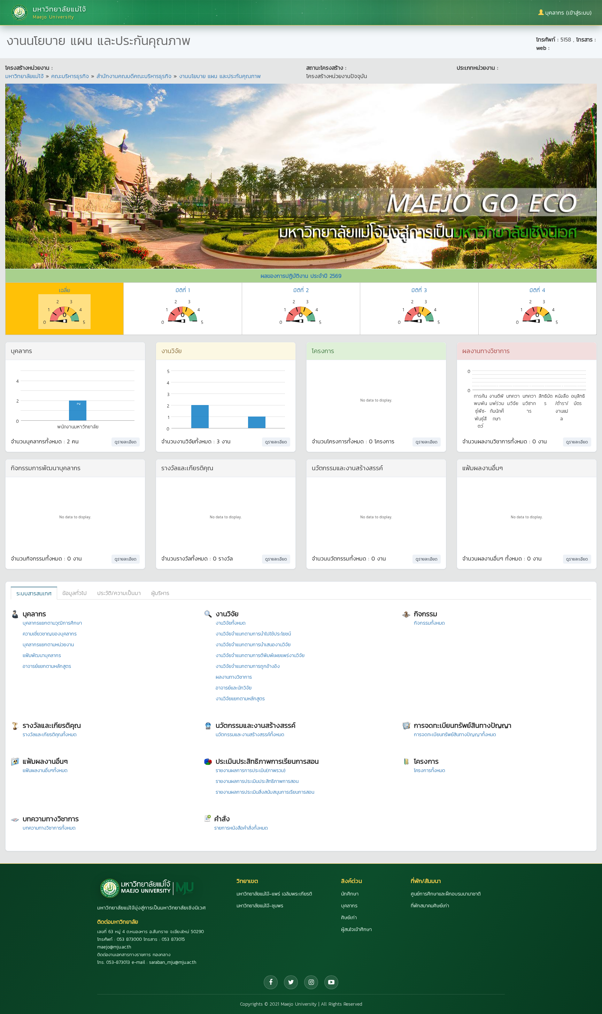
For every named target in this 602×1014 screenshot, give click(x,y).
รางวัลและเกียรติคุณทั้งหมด (50, 734)
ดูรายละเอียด (126, 442)
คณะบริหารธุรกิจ (70, 76)
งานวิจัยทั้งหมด (231, 623)
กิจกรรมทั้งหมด (429, 623)
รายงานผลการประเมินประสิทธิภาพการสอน (257, 781)
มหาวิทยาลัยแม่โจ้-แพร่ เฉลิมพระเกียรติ (274, 894)
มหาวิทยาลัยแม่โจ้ (24, 76)
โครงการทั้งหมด (429, 770)
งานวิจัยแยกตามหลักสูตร (240, 698)
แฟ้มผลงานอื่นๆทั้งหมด (45, 770)
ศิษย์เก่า (349, 917)
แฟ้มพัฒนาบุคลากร (42, 655)
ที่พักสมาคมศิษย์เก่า (430, 905)
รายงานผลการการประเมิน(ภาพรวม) (250, 770)
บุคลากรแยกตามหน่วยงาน (48, 644)
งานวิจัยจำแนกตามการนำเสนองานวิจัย (253, 644)
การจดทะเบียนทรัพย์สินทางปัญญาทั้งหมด (455, 734)
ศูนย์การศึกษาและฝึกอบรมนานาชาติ (446, 894)
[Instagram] (311, 982)
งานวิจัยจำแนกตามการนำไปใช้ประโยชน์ (253, 634)
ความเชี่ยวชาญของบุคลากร (50, 634)
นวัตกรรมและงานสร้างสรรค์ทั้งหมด (250, 734)
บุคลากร (349, 905)
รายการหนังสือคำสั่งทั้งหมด (241, 828)
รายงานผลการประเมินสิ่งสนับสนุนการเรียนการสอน (265, 792)
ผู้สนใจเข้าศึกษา (356, 929)
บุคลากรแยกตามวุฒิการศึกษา (52, 623)
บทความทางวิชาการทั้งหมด (49, 828)
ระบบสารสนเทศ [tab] (34, 593)
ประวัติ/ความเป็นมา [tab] (119, 593)
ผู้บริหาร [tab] (160, 593)
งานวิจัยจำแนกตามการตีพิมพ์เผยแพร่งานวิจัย (260, 655)
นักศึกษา (349, 894)
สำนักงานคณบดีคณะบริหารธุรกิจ (134, 76)
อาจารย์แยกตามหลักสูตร (47, 666)
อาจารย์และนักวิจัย (234, 688)
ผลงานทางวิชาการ (234, 677)
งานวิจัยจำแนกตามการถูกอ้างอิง (248, 666)
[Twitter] (291, 982)
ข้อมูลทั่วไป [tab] (74, 593)
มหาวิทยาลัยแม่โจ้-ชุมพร (260, 905)
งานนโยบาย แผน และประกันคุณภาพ (220, 76)
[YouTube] (331, 982)
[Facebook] (271, 982)
